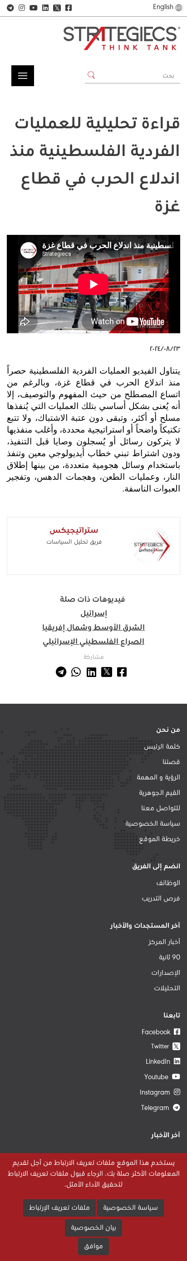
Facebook (158, 1032)
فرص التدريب (161, 898)
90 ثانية (169, 957)
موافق (93, 1246)
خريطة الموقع (159, 839)
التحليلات (167, 988)
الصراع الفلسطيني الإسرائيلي (93, 642)
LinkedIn (160, 1062)
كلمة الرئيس (162, 746)
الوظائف (168, 883)
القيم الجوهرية (159, 793)
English (163, 7)
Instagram (157, 1092)
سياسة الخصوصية (152, 824)
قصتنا (171, 762)
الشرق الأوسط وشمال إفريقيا (93, 628)
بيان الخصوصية (93, 1228)
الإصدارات (165, 973)
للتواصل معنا (160, 808)
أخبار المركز (164, 942)
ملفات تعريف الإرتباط (59, 1208)
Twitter (165, 1046)
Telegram (157, 1108)
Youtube (158, 1077)
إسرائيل (93, 614)
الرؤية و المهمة (158, 777)
